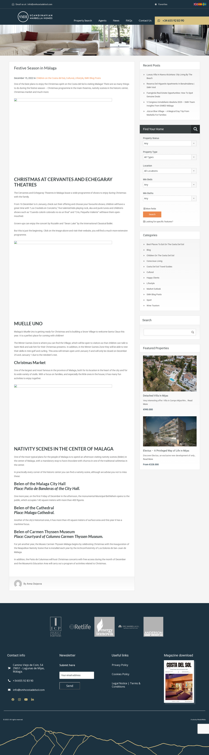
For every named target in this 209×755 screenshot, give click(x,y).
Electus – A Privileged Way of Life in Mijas (166, 450)
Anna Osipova (34, 583)
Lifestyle (79, 78)
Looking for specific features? (159, 221)
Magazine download (178, 655)
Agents (102, 20)
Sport (149, 300)
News (116, 20)
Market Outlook (154, 289)
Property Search (83, 20)
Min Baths (148, 193)
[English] (196, 4)
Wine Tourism (153, 305)
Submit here (67, 665)
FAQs (129, 20)
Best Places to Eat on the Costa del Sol (165, 244)
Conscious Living (154, 261)
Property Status (151, 138)
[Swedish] (204, 4)
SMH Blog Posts (92, 78)
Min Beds (147, 179)
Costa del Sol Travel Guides (159, 266)
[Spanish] (200, 4)
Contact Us (145, 20)
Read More (148, 459)
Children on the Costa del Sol (50, 78)
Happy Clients (153, 277)
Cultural (70, 78)
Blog (149, 250)
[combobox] (170, 143)
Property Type (150, 152)
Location (147, 165)
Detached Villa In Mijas (155, 395)
